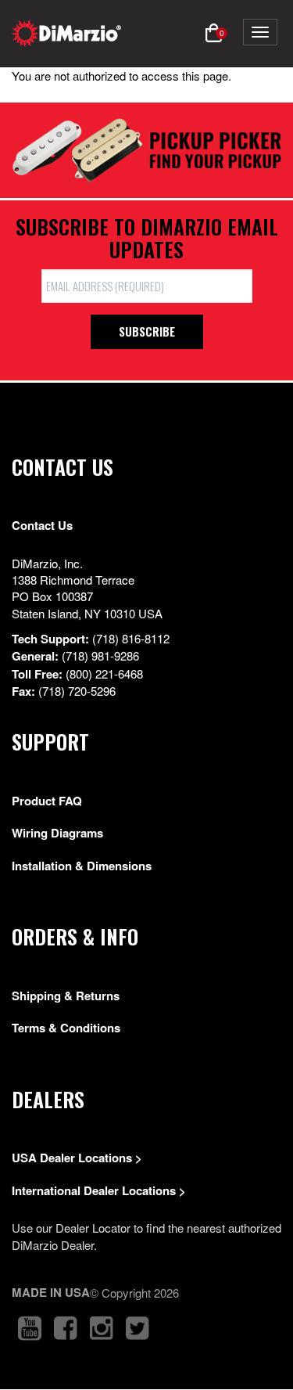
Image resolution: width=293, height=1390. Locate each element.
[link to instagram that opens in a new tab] (101, 1328)
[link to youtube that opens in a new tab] (29, 1328)
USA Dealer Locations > (77, 1157)
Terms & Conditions (66, 1027)
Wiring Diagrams (57, 832)
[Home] (66, 33)
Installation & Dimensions (82, 865)
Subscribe (147, 331)
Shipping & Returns (66, 995)
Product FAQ (47, 800)
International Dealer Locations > (99, 1190)
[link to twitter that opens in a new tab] (137, 1328)
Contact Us (42, 525)
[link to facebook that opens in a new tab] (65, 1328)
